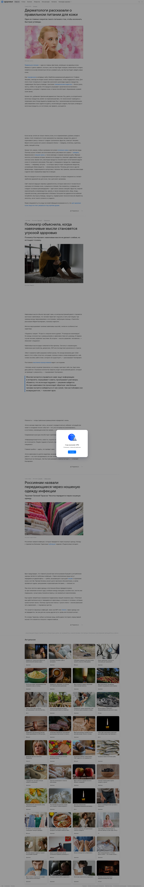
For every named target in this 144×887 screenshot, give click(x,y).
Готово (72, 452)
